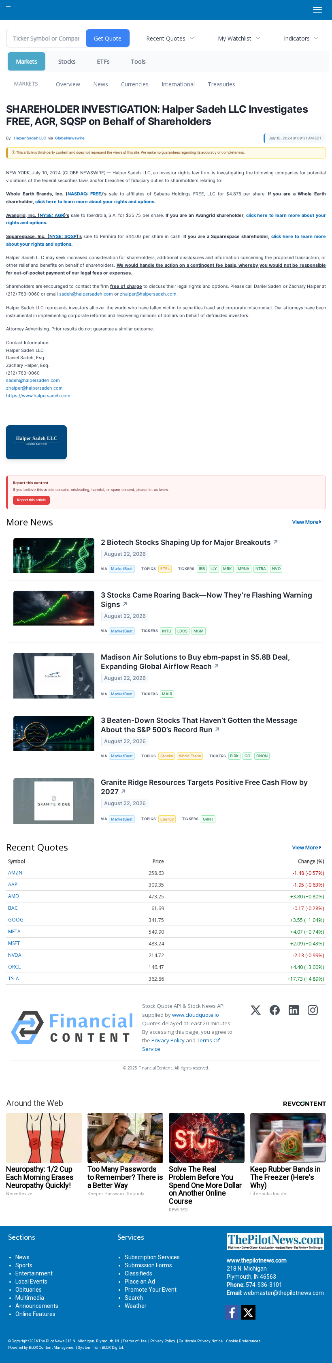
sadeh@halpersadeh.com (86, 294)
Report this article (31, 500)
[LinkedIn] (293, 1027)
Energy (167, 819)
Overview (68, 84)
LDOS (182, 631)
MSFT (14, 943)
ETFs (103, 61)
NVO (276, 568)
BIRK (234, 756)
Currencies (135, 84)
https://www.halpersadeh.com (38, 396)
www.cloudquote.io (195, 1014)
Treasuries (221, 84)
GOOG (15, 919)
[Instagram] (312, 1027)
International (178, 84)
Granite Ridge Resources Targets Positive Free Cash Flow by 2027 (204, 787)
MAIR (167, 694)
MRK (227, 568)
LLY (214, 568)
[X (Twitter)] (255, 1027)
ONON (262, 756)
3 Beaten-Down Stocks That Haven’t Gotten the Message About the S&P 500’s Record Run (199, 725)
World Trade (190, 756)
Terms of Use (135, 1341)
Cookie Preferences (243, 1341)
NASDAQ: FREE (85, 194)
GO (247, 756)
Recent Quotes (165, 38)
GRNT (208, 819)
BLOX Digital (112, 1347)
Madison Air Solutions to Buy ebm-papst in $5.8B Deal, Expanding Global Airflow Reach (195, 662)
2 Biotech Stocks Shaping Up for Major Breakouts (190, 542)
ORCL (14, 966)
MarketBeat (122, 568)
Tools (138, 61)
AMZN (15, 872)
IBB (202, 568)
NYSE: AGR (52, 215)
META (14, 931)
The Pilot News (51, 1341)
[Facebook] (274, 1027)
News (100, 84)
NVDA (14, 955)
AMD (13, 896)
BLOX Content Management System (60, 1347)
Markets (26, 61)
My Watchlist (234, 38)
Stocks (67, 61)
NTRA (260, 568)
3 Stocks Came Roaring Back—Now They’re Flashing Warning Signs (206, 600)
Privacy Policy (168, 1040)
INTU (166, 631)
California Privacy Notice (201, 1341)
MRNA (243, 568)
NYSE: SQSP (63, 236)
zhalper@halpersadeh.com (148, 294)
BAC (13, 907)
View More (305, 521)
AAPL (14, 884)
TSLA (13, 978)
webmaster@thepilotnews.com (283, 1293)
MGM (199, 631)
